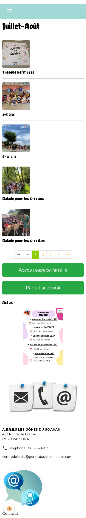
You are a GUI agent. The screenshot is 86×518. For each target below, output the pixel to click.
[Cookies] (9, 509)
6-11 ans (9, 156)
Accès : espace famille (43, 270)
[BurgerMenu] (9, 11)
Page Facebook (43, 288)
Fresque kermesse (18, 72)
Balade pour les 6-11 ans (23, 198)
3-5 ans (8, 114)
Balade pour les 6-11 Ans (23, 240)
